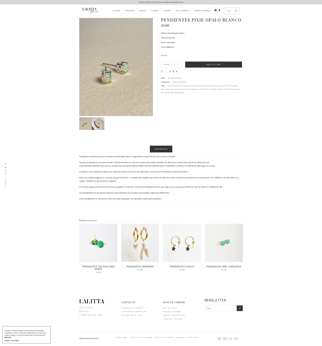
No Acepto (15, 340)
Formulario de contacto (132, 308)
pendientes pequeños (232, 89)
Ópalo (174, 82)
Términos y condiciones (187, 337)
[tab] (161, 149)
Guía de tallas (170, 308)
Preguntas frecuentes (173, 319)
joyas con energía (182, 86)
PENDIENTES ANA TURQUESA (223, 266)
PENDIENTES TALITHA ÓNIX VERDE (98, 268)
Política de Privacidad (141, 337)
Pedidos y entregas (172, 311)
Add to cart (213, 64)
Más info (8, 337)
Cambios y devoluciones (174, 315)
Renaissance (179, 92)
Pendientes (182, 82)
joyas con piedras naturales (200, 86)
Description (161, 149)
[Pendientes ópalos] (98, 123)
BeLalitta (83, 311)
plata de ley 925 (167, 92)
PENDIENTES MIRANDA (140, 266)
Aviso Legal (121, 337)
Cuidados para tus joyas (90, 315)
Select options (215, 270)
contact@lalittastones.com (133, 311)
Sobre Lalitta (85, 308)
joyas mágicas (192, 89)
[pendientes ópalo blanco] (85, 123)
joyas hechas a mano (178, 89)
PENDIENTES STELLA (182, 266)
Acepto (7, 340)
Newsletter (215, 300)
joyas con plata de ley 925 (222, 86)
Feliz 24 (171, 86)
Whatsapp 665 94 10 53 (131, 315)
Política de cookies (164, 337)
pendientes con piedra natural (211, 89)
